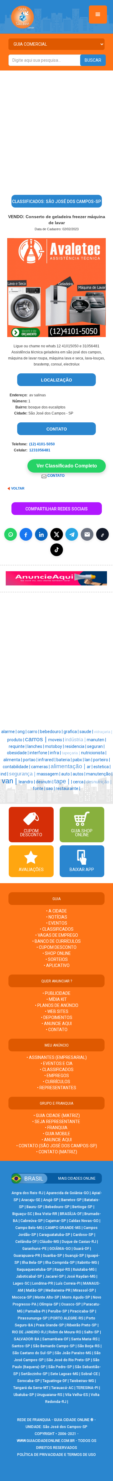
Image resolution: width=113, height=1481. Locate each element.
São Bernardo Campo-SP (54, 1346)
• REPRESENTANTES (56, 1087)
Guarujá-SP (74, 1255)
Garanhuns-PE (34, 1249)
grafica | (72, 731)
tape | (62, 781)
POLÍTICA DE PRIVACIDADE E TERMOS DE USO (56, 1455)
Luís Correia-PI (68, 1283)
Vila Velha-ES (76, 1395)
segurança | (23, 774)
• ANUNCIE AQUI (57, 1023)
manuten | (96, 739)
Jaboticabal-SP (29, 1276)
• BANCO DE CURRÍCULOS (56, 941)
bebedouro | (52, 731)
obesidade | (18, 752)
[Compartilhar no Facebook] (26, 534)
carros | (36, 739)
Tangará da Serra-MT (31, 1388)
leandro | (27, 781)
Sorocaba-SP (28, 1381)
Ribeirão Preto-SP (82, 1325)
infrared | (47, 759)
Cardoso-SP (83, 1235)
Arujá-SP (50, 1200)
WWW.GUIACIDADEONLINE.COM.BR (46, 1441)
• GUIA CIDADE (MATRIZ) (56, 1115)
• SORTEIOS (57, 959)
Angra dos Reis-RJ (27, 1193)
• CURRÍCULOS (56, 1081)
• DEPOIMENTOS (56, 1017)
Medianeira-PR (58, 1290)
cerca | (79, 781)
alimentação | (69, 766)
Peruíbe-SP (57, 1311)
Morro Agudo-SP (76, 1297)
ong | (22, 731)
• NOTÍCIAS (56, 917)
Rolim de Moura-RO (65, 1332)
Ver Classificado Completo (66, 465)
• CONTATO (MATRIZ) (56, 1151)
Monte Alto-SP (47, 1297)
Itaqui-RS (62, 1269)
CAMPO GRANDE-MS (63, 1228)
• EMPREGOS (56, 1075)
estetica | (102, 766)
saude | (87, 731)
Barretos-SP (71, 1200)
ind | (5, 774)
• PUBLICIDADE (56, 993)
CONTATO (56, 475)
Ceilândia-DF (26, 1242)
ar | (90, 766)
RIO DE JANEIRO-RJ (29, 1332)
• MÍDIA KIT (56, 999)
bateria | (64, 759)
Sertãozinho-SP (34, 1374)
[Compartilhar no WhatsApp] (10, 534)
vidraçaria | (103, 732)
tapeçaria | (71, 753)
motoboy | (55, 746)
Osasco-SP (71, 1304)
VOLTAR (17, 488)
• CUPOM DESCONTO (56, 947)
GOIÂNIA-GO (60, 1249)
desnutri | (45, 781)
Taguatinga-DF (54, 1381)
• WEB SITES (56, 1011)
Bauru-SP (34, 1207)
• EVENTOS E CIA (57, 1063)
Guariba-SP (52, 1255)
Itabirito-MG (87, 1262)
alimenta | (13, 759)
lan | (89, 759)
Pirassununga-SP (33, 1318)
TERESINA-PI (87, 1388)
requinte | (18, 746)
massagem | (49, 774)
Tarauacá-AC (62, 1388)
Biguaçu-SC (22, 1214)
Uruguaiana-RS (49, 1395)
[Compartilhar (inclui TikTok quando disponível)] (56, 549)
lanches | (36, 746)
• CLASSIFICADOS (57, 929)
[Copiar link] (102, 534)
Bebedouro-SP (57, 1207)
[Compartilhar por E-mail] (87, 534)
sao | (51, 788)
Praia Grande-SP (50, 1325)
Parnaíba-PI (35, 1311)
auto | (67, 774)
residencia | (76, 746)
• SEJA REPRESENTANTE (56, 1121)
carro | (33, 731)
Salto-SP (91, 1332)
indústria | (76, 739)
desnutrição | (98, 781)
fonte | (39, 788)
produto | (16, 739)
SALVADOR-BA (26, 1339)
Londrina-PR (42, 1283)
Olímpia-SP (48, 1304)
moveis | (56, 739)
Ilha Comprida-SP (60, 1262)
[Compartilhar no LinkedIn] (41, 534)
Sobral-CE (89, 1374)
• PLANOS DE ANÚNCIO (56, 1005)
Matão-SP (34, 1290)
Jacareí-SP (54, 1276)
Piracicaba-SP (82, 1311)
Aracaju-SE (30, 1200)
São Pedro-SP (60, 1367)
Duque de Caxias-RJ (79, 1242)
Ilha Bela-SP (32, 1262)
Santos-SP (21, 1346)
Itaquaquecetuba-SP (34, 1269)
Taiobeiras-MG (82, 1381)
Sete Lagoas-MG (64, 1374)
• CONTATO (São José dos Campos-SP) (56, 1145)
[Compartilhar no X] (56, 534)
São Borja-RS (88, 1346)
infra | (56, 752)
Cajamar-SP (56, 1221)
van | (10, 781)
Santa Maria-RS (84, 1339)
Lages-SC (21, 1283)
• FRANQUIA (56, 1127)
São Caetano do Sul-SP (32, 1353)
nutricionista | (93, 752)
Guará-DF (81, 1249)
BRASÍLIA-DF (71, 1214)
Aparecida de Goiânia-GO (67, 1193)
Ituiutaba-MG (84, 1269)
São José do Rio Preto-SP (68, 1360)
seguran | (96, 746)
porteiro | (101, 759)
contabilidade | (17, 766)
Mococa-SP (22, 1297)
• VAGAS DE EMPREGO (56, 935)
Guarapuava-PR (27, 1255)
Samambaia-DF (55, 1339)
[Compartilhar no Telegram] (71, 534)
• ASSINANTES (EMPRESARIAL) (57, 1057)
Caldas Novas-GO (84, 1221)
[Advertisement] (56, 130)
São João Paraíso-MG (73, 1353)
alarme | (9, 731)
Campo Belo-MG (28, 1228)
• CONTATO (56, 1029)
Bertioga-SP (82, 1207)
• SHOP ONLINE (56, 953)
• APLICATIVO (57, 965)
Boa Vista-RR (46, 1214)
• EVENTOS (56, 923)
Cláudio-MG (49, 1242)
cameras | (41, 766)
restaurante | (68, 788)
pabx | (79, 759)
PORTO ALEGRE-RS (66, 1318)
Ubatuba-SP (24, 1395)
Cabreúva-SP (31, 1221)
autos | (79, 774)
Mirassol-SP (83, 1290)
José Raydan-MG (81, 1276)
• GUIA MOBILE (56, 1133)
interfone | (40, 752)
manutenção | (99, 774)
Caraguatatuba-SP (54, 1235)
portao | (30, 759)
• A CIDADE (56, 911)
